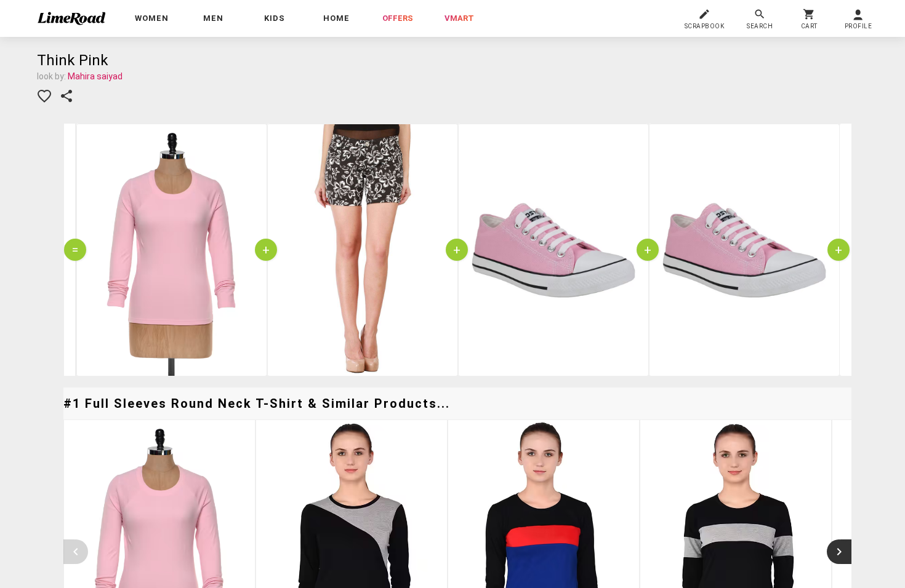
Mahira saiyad (95, 76)
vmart (459, 18)
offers (397, 18)
